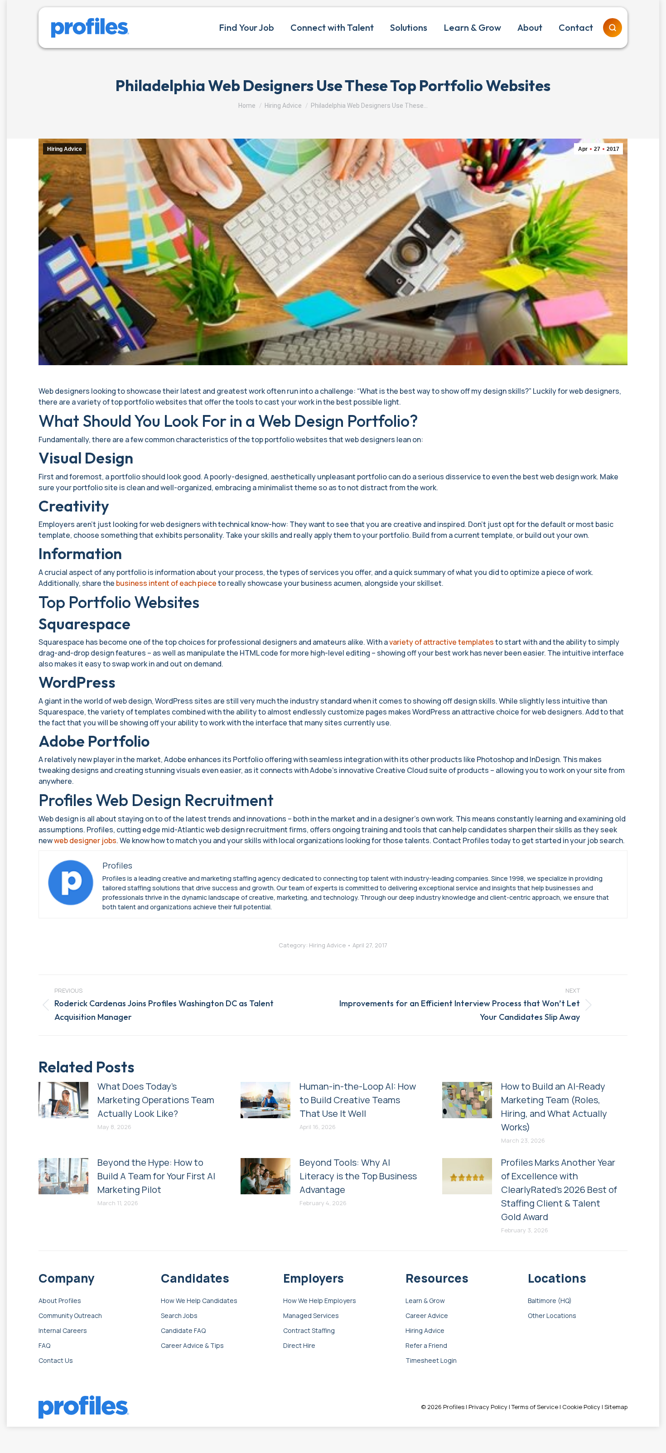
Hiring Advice (64, 149)
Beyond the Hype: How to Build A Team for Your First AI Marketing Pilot (156, 1176)
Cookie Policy (581, 1407)
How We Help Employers (319, 1301)
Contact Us (56, 1361)
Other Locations (552, 1316)
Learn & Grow (425, 1301)
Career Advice (426, 1316)
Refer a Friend (426, 1346)
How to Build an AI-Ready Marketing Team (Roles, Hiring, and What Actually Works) (554, 1106)
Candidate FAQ (183, 1331)
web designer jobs (85, 840)
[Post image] (63, 1100)
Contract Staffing (309, 1331)
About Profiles (60, 1301)
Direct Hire (299, 1346)
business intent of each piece (166, 583)
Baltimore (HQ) (550, 1301)
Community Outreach (70, 1316)
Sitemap (615, 1407)
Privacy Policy (487, 1407)
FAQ (44, 1346)
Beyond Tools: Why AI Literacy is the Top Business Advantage (358, 1176)
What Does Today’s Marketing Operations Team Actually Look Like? (155, 1100)
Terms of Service (535, 1407)
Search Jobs (179, 1316)
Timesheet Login (431, 1361)
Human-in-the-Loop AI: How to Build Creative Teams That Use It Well (357, 1100)
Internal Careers (63, 1331)
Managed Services (311, 1316)
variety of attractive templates (441, 642)
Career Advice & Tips (192, 1346)
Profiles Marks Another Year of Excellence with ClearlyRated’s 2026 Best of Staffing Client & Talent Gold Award (559, 1189)
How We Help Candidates (199, 1301)
